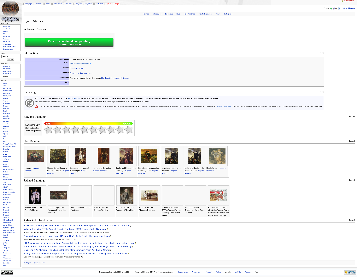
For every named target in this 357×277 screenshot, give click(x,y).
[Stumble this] (331, 8)
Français (6, 126)
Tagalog (6, 240)
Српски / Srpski (8, 227)
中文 (4, 265)
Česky (5, 101)
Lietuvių (6, 172)
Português (6, 207)
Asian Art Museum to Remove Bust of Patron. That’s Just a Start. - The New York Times (67, 236)
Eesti (5, 111)
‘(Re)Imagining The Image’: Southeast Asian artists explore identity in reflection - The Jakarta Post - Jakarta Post (79, 243)
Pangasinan (7, 202)
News (218, 14)
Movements (58, 4)
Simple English (8, 220)
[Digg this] (336, 8)
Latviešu (6, 167)
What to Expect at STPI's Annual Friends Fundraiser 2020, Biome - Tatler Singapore (65, 229)
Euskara (6, 121)
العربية (5, 83)
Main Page (28, 4)
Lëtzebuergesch (8, 169)
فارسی (5, 123)
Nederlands (7, 184)
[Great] (110, 129)
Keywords (88, 4)
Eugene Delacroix (36, 29)
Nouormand (7, 194)
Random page (8, 49)
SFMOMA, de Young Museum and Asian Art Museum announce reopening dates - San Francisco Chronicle (77, 225)
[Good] (92, 129)
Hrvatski (6, 139)
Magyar (6, 177)
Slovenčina (7, 222)
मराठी (4, 182)
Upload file (6, 66)
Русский (6, 215)
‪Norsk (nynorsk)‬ (9, 192)
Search (3, 53)
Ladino (5, 162)
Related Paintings (205, 14)
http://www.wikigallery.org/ (79, 63)
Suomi (5, 235)
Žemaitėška (7, 263)
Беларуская (7, 91)
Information (157, 14)
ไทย (4, 245)
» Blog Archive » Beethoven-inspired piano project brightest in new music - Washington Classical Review (75, 253)
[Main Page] (11, 11)
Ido (4, 141)
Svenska (6, 238)
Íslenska (6, 149)
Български (7, 96)
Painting (146, 14)
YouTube (238, 272)
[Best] (119, 129)
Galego (5, 131)
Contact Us (99, 4)
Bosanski (6, 93)
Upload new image (113, 4)
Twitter (218, 272)
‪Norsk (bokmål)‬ (8, 189)
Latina (5, 164)
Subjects (79, 4)
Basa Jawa (7, 157)
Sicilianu (6, 217)
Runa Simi (6, 212)
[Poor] (65, 129)
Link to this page (348, 8)
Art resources (196, 272)
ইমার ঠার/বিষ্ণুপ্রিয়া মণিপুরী (9, 144)
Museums (69, 4)
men (42, 263)
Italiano (5, 151)
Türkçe (5, 250)
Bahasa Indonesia (9, 146)
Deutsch (6, 108)
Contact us (7, 74)
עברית (5, 154)
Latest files (7, 69)
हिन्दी (4, 136)
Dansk (5, 106)
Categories (228, 14)
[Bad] (56, 129)
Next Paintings (189, 14)
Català (5, 98)
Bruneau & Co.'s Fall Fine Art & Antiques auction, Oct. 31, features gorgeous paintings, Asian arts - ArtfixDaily (77, 246)
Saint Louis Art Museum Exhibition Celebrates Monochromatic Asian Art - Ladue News (66, 250)
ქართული (7, 159)
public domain (74, 98)
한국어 (5, 134)
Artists (48, 4)
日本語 (5, 187)
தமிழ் (5, 243)
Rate (178, 14)
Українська (7, 253)
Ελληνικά (6, 113)
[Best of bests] (128, 129)
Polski (5, 205)
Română (6, 210)
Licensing (169, 14)
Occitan (6, 197)
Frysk (5, 129)
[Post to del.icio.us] (334, 8)
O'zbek (5, 200)
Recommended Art (9, 46)
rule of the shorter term (223, 106)
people (36, 263)
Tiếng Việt (6, 248)
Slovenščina (7, 225)
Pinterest (248, 272)
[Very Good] (101, 129)
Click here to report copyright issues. (115, 78)
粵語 (4, 255)
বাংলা (4, 85)
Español (6, 116)
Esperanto (6, 118)
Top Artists (39, 4)
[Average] (83, 129)
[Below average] (74, 129)
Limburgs (6, 174)
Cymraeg (6, 103)
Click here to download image (81, 73)
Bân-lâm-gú (7, 88)
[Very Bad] (48, 129)
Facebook (209, 272)
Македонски (7, 179)
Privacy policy (183, 272)
